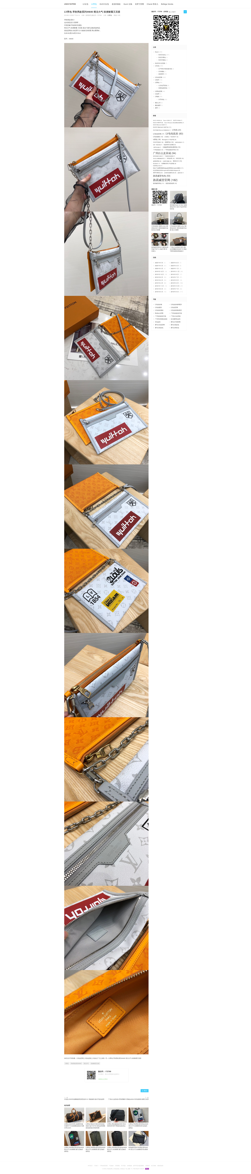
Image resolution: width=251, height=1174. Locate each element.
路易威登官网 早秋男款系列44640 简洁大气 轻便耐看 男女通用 (138, 1148)
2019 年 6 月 (159, 280)
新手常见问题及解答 (138, 1165)
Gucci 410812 (167, 120)
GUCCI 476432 (177, 120)
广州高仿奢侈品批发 (161, 319)
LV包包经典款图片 (176, 310)
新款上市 (158, 103)
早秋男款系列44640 (76, 1063)
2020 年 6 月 (175, 263)
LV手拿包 (161, 99)
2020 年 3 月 (159, 268)
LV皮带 (157, 94)
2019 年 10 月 (159, 274)
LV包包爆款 (158, 137)
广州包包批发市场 (172, 150)
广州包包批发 (158, 150)
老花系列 (161, 74)
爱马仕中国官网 (175, 322)
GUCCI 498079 (158, 122)
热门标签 (153, 1165)
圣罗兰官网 (139, 4)
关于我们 (123, 1165)
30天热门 (90, 1165)
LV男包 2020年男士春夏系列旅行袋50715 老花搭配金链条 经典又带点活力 (74, 1126)
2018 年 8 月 (159, 289)
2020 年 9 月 (159, 263)
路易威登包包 (161, 175)
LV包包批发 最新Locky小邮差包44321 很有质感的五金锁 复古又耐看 (159, 228)
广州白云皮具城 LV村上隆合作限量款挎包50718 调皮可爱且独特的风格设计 (178, 249)
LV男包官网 (158, 91)
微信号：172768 (156, 205)
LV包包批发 (174, 133)
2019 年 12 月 (159, 271)
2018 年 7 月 (175, 289)
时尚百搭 (180, 158)
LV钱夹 (157, 96)
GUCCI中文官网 (160, 63)
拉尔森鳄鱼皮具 (175, 319)
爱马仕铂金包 (175, 325)
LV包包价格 (158, 304)
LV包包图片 (158, 307)
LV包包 (176, 130)
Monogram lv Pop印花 (169, 139)
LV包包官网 (158, 134)
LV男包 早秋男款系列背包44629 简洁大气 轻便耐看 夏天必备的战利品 (138, 1126)
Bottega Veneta (167, 4)
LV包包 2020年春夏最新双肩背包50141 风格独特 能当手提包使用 (84, 1099)
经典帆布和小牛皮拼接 (168, 163)
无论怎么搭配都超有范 (159, 158)
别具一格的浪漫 (157, 144)
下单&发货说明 (104, 1165)
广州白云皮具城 (164, 153)
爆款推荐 (158, 105)
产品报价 (111, 1165)
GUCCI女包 (104, 4)
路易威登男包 (158, 183)
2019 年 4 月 (159, 283)
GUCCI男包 (162, 57)
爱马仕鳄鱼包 (175, 328)
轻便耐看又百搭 (95, 1063)
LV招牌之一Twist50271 (171, 136)
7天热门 (96, 1165)
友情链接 (129, 1165)
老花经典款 (116, 4)
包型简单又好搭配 (170, 145)
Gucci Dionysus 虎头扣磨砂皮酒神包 (174, 122)
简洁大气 (86, 1063)
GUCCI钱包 (162, 60)
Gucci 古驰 (128, 4)
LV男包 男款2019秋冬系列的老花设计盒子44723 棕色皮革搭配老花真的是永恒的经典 (95, 1126)
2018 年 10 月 (175, 286)
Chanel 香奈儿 (152, 4)
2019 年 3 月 (175, 283)
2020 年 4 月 (175, 266)
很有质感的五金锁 (158, 156)
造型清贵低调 (171, 183)
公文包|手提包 (162, 85)
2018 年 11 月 (159, 286)
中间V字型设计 (158, 142)
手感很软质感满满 (170, 156)
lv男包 (66, 1063)
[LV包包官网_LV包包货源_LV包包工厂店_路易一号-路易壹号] (70, 4)
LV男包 (94, 4)
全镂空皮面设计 (179, 142)
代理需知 (117, 1165)
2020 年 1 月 (175, 268)
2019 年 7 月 (175, 277)
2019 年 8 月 (159, 277)
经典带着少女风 (157, 165)
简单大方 (177, 161)
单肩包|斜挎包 (162, 88)
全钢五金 (169, 142)
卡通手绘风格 (157, 147)
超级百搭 (181, 172)
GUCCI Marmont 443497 (160, 125)
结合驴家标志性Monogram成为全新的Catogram (166, 170)
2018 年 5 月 (175, 292)
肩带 (156, 108)
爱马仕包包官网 (160, 325)
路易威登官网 (165, 180)
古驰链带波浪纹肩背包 (171, 147)
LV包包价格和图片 (176, 304)
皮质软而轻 (157, 161)
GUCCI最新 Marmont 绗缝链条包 (162, 130)
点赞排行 (147, 1165)
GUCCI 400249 (157, 120)
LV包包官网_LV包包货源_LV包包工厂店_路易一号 (92, 1058)
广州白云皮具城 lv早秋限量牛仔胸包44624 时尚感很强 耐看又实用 (128, 1099)
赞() (144, 1091)
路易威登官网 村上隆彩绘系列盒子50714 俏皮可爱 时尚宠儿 (159, 249)
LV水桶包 (161, 71)
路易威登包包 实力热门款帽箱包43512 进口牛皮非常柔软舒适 (178, 207)
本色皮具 (158, 322)
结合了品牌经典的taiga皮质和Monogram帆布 (168, 168)
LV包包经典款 (159, 310)
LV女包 (85, 4)
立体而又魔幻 (167, 161)
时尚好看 (171, 158)
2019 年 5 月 (175, 280)
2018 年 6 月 (159, 292)
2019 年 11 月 (175, 271)
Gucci (157, 52)
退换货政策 (160, 1165)
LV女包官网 (158, 77)
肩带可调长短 (158, 173)
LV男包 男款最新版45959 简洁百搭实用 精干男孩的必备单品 (116, 1125)
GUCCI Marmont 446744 (162, 127)
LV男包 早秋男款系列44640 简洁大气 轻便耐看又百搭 (125, 1058)
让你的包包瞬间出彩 (170, 172)
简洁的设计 (156, 163)
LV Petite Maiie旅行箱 (165, 69)
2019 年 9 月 (175, 274)
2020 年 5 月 (159, 266)
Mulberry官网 (159, 313)
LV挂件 (157, 80)
